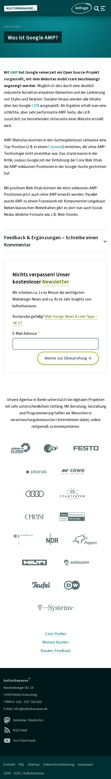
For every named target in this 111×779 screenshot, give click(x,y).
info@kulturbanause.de (30, 708)
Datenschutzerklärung (58, 764)
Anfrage (81, 8)
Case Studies (55, 634)
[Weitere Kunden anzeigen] (55, 529)
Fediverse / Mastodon (28, 720)
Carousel (55, 147)
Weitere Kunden (55, 642)
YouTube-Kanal (24, 740)
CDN (35, 105)
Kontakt (9, 764)
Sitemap (34, 764)
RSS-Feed (20, 730)
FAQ (17, 26)
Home (8, 26)
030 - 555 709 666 (29, 701)
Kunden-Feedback (55, 651)
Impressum (85, 764)
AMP (14, 72)
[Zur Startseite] (22, 8)
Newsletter (55, 282)
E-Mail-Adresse (25, 333)
